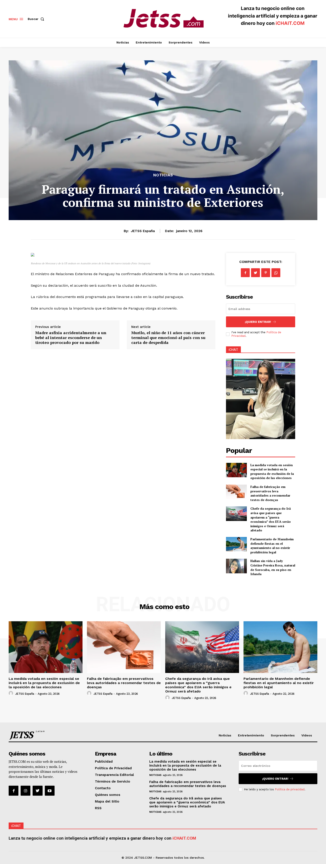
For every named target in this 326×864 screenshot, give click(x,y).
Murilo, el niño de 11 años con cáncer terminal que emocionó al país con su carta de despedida (168, 337)
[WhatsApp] (275, 272)
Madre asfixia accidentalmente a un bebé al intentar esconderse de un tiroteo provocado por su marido (70, 337)
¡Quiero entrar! (258, 322)
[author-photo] (11, 693)
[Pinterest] (265, 272)
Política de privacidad (289, 789)
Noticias (163, 175)
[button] (37, 19)
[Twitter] (255, 272)
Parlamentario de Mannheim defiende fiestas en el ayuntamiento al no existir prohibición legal (272, 545)
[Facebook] (245, 272)
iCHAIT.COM (290, 23)
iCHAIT (233, 349)
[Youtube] (50, 790)
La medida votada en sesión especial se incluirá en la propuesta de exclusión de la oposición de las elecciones (272, 471)
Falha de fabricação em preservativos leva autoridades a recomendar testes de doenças (270, 493)
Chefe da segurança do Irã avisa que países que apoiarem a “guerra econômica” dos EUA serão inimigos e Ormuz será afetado (270, 519)
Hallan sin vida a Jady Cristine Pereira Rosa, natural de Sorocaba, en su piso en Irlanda (272, 567)
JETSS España (143, 231)
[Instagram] (25, 790)
